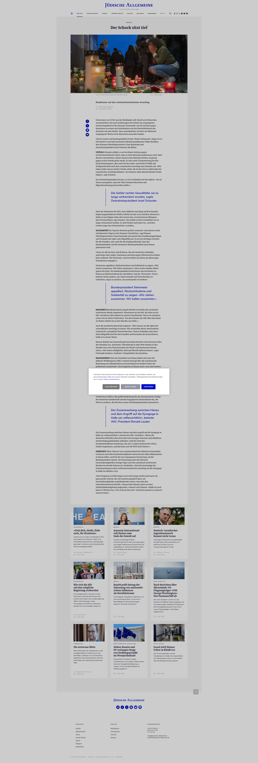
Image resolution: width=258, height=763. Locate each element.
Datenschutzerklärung (111, 379)
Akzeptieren (148, 387)
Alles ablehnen (111, 387)
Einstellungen (130, 387)
